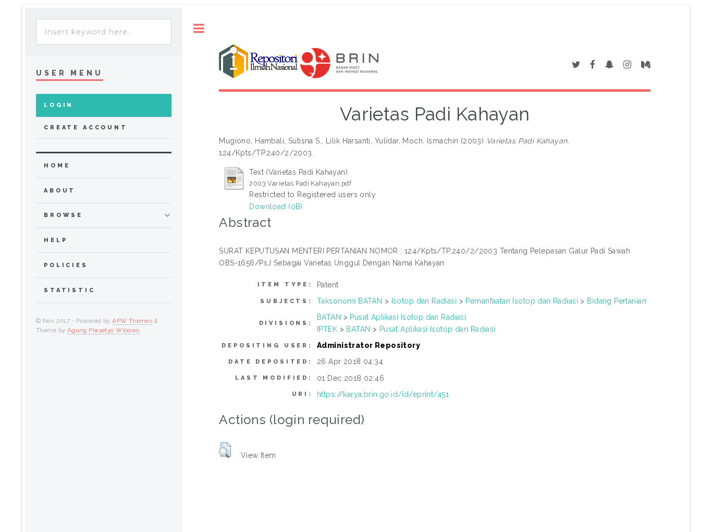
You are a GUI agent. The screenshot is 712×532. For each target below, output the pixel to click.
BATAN (329, 317)
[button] (225, 450)
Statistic (69, 290)
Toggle (198, 28)
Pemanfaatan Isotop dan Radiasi (521, 301)
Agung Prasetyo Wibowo (103, 330)
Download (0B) (275, 206)
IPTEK (327, 329)
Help (55, 240)
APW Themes (132, 320)
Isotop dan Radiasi (424, 301)
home (57, 165)
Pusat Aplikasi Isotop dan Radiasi (408, 317)
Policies (66, 265)
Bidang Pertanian (616, 301)
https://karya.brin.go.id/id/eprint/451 (383, 394)
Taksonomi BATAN (349, 301)
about (60, 190)
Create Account (86, 127)
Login (58, 105)
